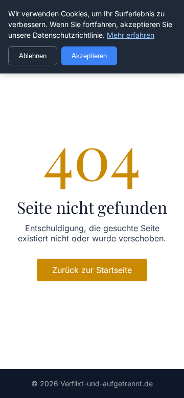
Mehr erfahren (130, 35)
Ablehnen (33, 56)
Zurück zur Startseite (92, 270)
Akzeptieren (89, 56)
